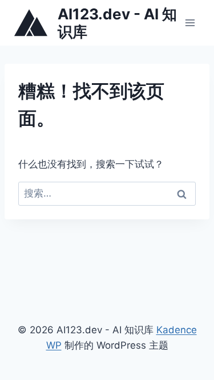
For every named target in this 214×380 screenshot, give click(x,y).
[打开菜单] (189, 22)
